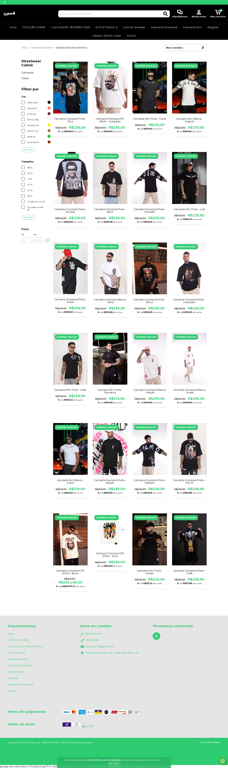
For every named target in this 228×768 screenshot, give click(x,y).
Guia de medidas (134, 27)
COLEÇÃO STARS (33, 27)
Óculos (131, 35)
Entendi (114, 764)
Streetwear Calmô (41, 47)
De (22, 234)
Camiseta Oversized (164, 27)
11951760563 (92, 640)
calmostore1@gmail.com (99, 646)
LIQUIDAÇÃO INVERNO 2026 (70, 27)
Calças (25, 78)
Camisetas (27, 72)
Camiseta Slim (192, 27)
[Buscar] (165, 14)
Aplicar (47, 240)
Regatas (212, 27)
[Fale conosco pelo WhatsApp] (222, 761)
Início (13, 27)
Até (35, 234)
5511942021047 (93, 633)
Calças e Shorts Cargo (106, 35)
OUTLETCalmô (105, 27)
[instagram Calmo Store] (5, 2)
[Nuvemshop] (209, 743)
